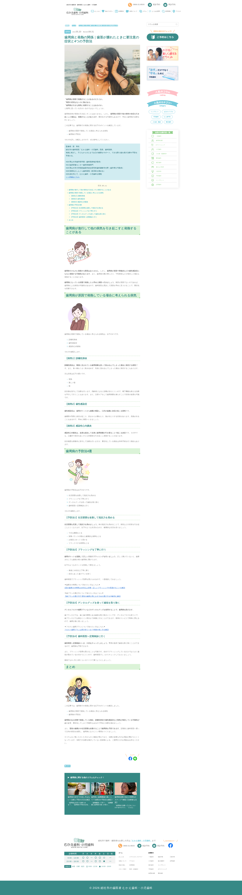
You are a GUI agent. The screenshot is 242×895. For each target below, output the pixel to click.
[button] (176, 24)
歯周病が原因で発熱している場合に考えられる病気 (86, 193)
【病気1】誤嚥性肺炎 (78, 196)
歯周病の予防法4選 (75, 205)
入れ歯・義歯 (157, 122)
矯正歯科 (168, 122)
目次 (99, 186)
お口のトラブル (168, 111)
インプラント (155, 111)
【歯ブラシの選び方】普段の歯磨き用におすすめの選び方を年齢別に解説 (92, 596)
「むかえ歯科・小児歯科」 (141, 841)
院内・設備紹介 (133, 869)
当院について (122, 861)
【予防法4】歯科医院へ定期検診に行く (84, 217)
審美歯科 (160, 873)
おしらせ (121, 857)
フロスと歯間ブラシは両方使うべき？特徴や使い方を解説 (86, 630)
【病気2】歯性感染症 (78, 199)
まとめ (71, 220)
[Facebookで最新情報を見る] (170, 845)
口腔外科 (172, 857)
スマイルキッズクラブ (135, 857)
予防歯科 (156, 116)
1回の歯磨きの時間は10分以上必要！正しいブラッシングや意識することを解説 (94, 588)
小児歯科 (151, 861)
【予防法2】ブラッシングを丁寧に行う (84, 211)
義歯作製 (160, 857)
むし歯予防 (167, 116)
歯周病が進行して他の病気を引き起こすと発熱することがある (90, 190)
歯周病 (67, 31)
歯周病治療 (152, 873)
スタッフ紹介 (122, 869)
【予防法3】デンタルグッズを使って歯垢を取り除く (88, 214)
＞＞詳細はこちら (73, 177)
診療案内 (151, 853)
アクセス (132, 861)
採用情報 (132, 865)
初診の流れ (122, 865)
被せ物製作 (161, 861)
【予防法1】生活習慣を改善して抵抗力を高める (87, 208)
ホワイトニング (162, 869)
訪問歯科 (172, 861)
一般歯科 (151, 857)
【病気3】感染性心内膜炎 (79, 202)
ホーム (121, 853)
